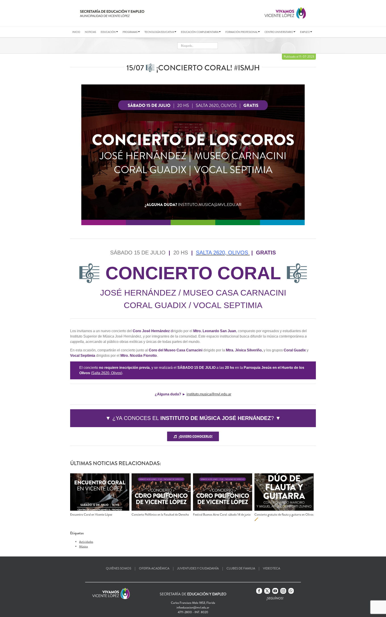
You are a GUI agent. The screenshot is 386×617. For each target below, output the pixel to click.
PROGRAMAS (130, 32)
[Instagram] (283, 591)
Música (83, 546)
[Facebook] (259, 591)
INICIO (76, 32)
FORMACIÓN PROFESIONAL (241, 32)
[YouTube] (275, 591)
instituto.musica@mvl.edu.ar (209, 394)
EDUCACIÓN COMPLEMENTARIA (200, 32)
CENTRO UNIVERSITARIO (279, 32)
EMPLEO (305, 32)
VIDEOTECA (271, 568)
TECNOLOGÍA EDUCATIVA (159, 32)
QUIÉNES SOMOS (118, 568)
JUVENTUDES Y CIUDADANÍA (198, 568)
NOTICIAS (90, 32)
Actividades (86, 541)
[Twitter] (267, 591)
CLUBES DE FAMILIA (241, 568)
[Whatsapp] (291, 591)
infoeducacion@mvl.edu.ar (192, 607)
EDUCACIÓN (108, 32)
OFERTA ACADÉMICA (154, 568)
